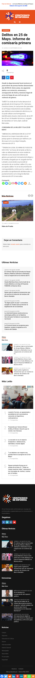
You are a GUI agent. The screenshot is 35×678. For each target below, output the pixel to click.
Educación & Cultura (8, 643)
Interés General (6, 652)
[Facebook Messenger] (6, 183)
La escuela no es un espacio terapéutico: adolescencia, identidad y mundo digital (17, 446)
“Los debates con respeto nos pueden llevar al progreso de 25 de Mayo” (19, 459)
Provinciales (5, 661)
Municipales (5, 655)
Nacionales (5, 658)
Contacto (20, 673)
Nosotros (14, 673)
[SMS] (9, 183)
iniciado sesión (15, 248)
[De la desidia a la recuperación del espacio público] (7, 598)
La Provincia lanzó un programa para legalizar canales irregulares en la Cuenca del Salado (16, 332)
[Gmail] (12, 183)
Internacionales (6, 649)
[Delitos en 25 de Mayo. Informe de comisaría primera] (17, 58)
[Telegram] (22, 183)
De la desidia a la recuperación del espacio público (22, 598)
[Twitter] (8, 77)
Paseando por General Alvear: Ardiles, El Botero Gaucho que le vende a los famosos (18, 433)
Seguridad (6, 30)
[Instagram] (16, 183)
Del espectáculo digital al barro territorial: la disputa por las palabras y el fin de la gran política (23, 623)
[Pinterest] (12, 77)
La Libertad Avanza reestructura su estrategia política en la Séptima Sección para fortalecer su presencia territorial (16, 320)
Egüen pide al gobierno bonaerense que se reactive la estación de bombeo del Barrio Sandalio (17, 299)
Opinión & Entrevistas (10, 202)
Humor (4, 646)
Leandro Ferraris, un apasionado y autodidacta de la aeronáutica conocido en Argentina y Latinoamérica (16, 228)
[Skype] (19, 183)
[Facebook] (3, 77)
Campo (4, 637)
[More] (25, 183)
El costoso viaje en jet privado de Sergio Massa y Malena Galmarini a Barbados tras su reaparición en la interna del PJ (17, 278)
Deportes (4, 640)
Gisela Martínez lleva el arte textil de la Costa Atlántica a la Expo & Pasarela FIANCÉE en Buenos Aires (17, 288)
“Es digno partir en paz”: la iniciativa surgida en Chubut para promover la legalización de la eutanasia (16, 309)
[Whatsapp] (3, 183)
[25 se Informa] (17, 16)
